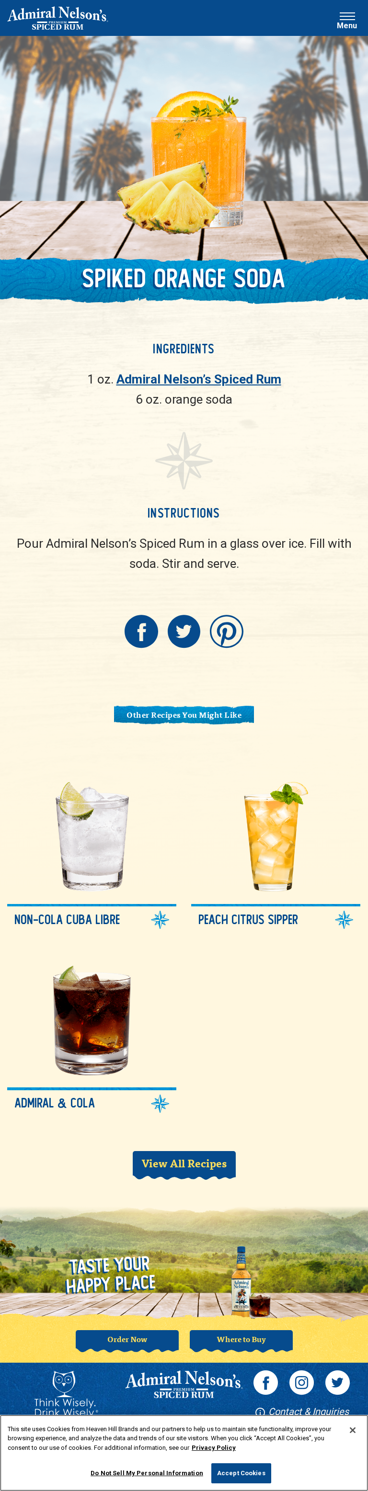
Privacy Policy (214, 1447)
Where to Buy (241, 1339)
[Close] (352, 1430)
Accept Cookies (241, 1473)
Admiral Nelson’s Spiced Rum (198, 379)
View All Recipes (184, 1163)
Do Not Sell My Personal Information (147, 1473)
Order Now (127, 1339)
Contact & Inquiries (307, 1411)
